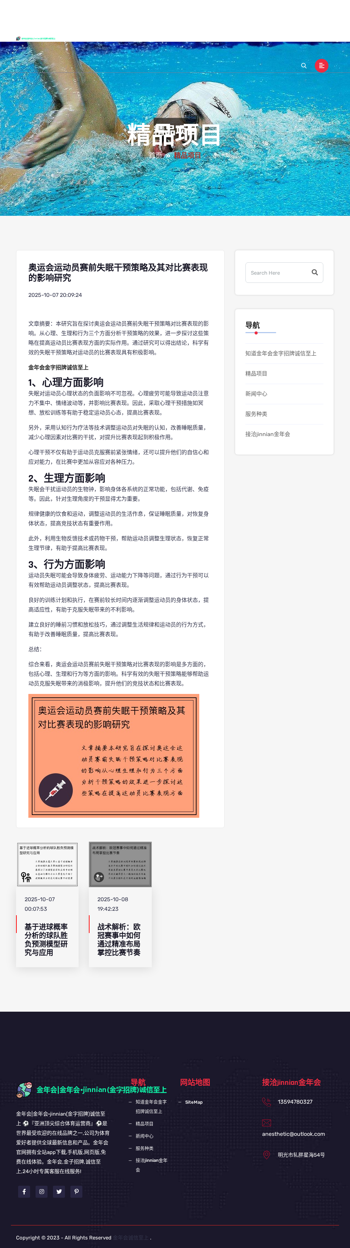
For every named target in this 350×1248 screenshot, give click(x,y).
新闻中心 (255, 12)
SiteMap (194, 1102)
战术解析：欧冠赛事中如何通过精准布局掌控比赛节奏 (118, 940)
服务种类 (283, 12)
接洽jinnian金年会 (132, 38)
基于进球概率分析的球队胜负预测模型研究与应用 (46, 940)
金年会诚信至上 (131, 1238)
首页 (155, 156)
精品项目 (227, 12)
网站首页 (122, 12)
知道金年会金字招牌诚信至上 (174, 12)
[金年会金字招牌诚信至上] (41, 38)
